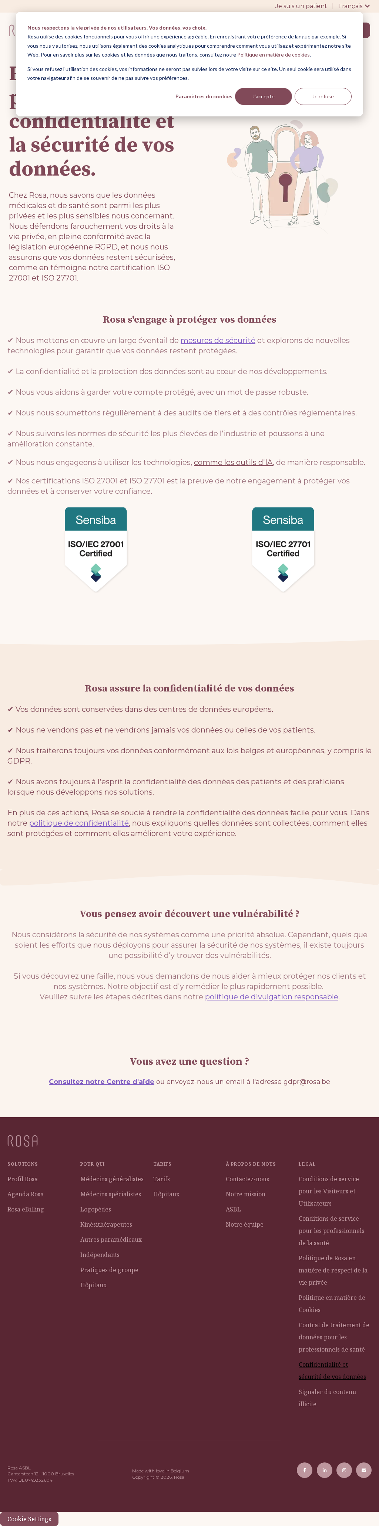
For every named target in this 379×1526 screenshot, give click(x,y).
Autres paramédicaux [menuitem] (111, 1240)
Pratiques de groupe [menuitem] (109, 1270)
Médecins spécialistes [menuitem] (110, 1194)
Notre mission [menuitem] (245, 1194)
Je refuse (323, 96)
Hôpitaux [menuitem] (93, 1285)
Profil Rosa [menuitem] (22, 1179)
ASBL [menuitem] (233, 1209)
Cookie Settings (29, 1519)
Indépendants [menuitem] (100, 1255)
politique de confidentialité (79, 823)
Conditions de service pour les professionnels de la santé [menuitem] (331, 1230)
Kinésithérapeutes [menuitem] (106, 1224)
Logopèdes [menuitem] (95, 1209)
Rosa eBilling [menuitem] (25, 1209)
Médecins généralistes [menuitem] (112, 1179)
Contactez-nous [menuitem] (247, 1179)
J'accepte (263, 96)
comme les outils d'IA (233, 462)
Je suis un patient (301, 6)
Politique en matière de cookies (273, 54)
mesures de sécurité (218, 340)
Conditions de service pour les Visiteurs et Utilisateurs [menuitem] (329, 1191)
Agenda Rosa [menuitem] (25, 1194)
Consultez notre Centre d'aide (101, 1082)
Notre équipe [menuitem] (245, 1224)
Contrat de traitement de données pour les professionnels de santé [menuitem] (334, 1337)
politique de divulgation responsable (271, 996)
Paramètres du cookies (203, 96)
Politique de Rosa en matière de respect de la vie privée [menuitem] (333, 1270)
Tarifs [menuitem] (161, 1179)
